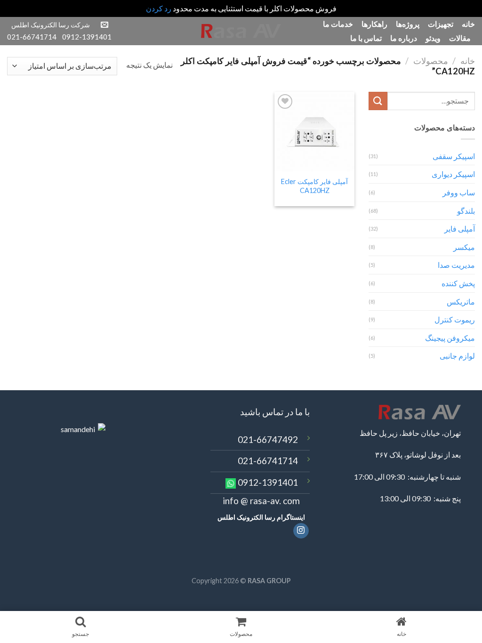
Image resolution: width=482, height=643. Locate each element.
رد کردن (158, 8)
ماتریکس (461, 301)
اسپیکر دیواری (453, 173)
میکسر (464, 246)
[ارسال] (378, 101)
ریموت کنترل (454, 319)
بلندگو (466, 210)
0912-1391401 (268, 482)
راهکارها (374, 23)
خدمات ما (338, 23)
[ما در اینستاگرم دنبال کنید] (301, 531)
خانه (468, 23)
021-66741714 (268, 460)
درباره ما (403, 37)
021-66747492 (268, 439)
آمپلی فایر (459, 228)
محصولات (430, 61)
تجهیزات (440, 23)
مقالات (460, 37)
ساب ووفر (458, 192)
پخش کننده (458, 283)
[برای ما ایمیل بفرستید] (104, 25)
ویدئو (433, 37)
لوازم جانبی (457, 355)
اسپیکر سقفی (454, 156)
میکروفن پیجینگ (450, 337)
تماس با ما (366, 37)
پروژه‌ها (407, 23)
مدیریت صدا (456, 264)
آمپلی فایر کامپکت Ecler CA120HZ (314, 185)
